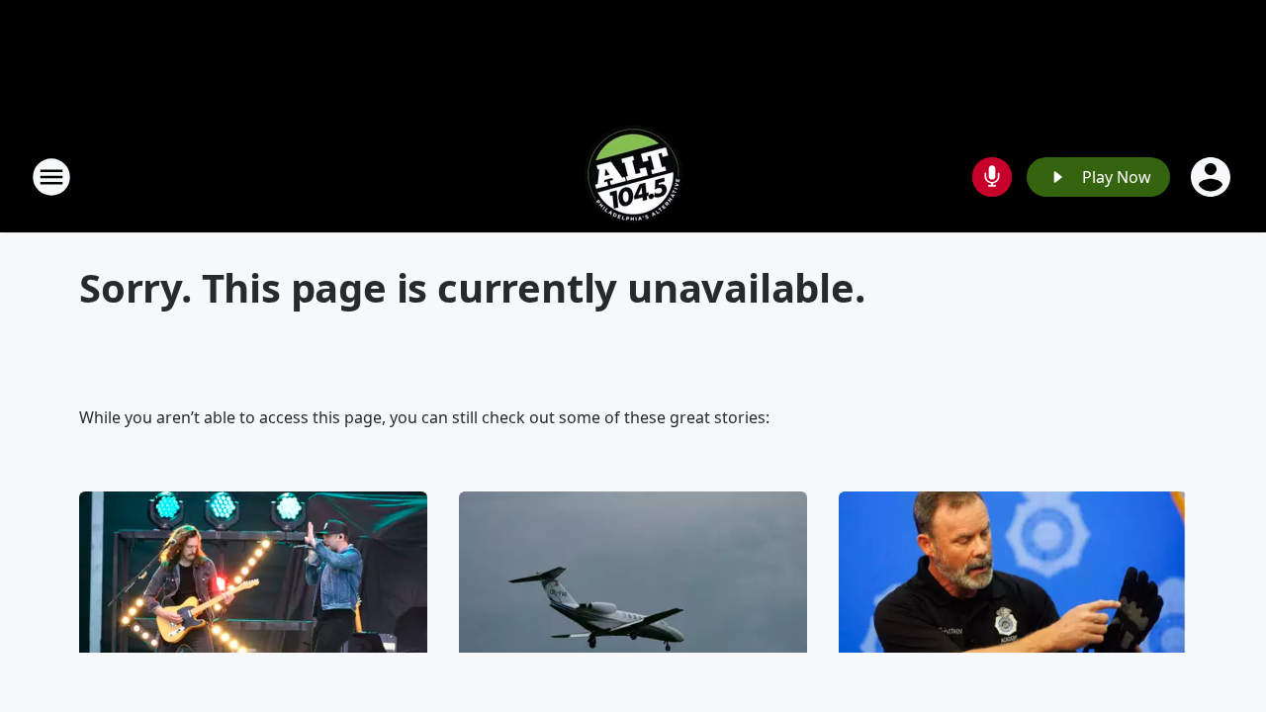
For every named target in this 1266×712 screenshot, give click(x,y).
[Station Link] (633, 176)
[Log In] (1212, 177)
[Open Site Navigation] (51, 177)
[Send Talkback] (992, 177)
